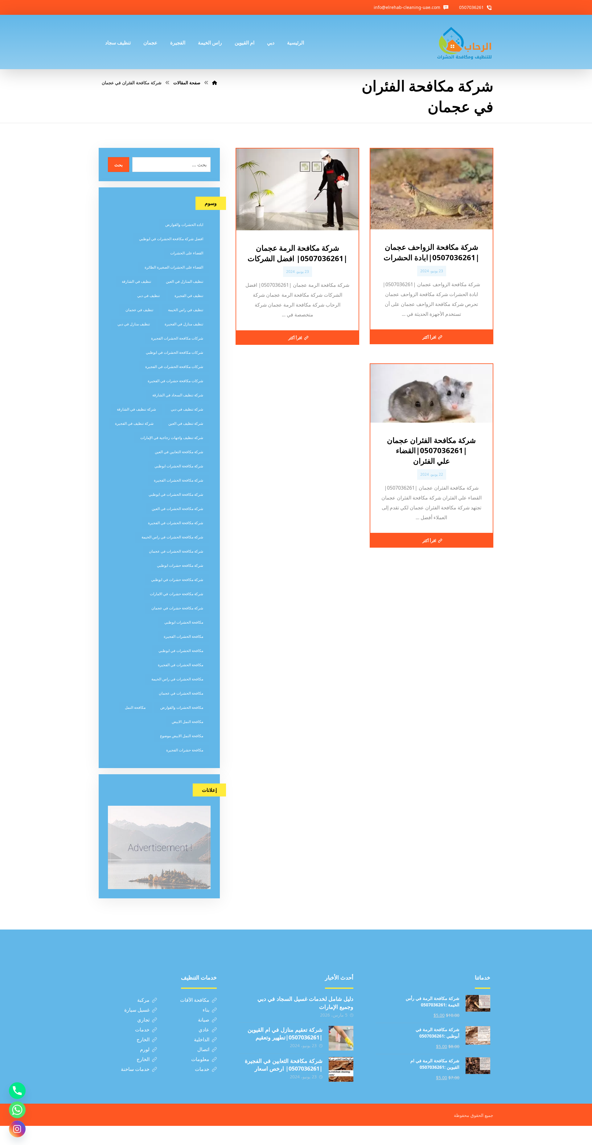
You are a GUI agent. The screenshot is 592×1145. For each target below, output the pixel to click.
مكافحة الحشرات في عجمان (181, 693)
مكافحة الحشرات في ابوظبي (180, 650)
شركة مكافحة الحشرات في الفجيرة (175, 522)
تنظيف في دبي (148, 295)
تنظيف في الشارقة (136, 281)
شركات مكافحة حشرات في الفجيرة (175, 380)
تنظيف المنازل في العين (184, 281)
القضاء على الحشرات (186, 253)
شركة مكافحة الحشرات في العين (177, 508)
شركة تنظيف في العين (185, 423)
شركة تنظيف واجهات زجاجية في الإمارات (171, 437)
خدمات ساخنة (135, 1069)
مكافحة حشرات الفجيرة (184, 750)
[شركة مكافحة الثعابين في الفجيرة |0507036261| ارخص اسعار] (341, 1069)
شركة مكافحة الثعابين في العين (179, 451)
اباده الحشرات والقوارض (184, 224)
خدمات (142, 1029)
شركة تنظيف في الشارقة (136, 409)
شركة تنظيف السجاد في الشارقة (177, 395)
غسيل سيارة (137, 1009)
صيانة (203, 1019)
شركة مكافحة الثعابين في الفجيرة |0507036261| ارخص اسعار (284, 1064)
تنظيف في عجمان (139, 309)
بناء (206, 1009)
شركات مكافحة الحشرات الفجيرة (177, 338)
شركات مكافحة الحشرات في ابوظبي (174, 352)
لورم (145, 1049)
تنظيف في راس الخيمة (185, 309)
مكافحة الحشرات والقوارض (181, 707)
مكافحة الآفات (194, 1000)
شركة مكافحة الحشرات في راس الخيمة (172, 537)
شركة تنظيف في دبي (187, 409)
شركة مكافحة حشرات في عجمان (177, 608)
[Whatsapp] (17, 1109)
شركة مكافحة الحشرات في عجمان (176, 551)
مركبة (143, 1000)
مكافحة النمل (135, 707)
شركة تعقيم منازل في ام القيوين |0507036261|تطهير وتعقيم (285, 1033)
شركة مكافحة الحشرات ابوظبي (178, 466)
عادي (204, 1029)
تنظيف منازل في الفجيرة (184, 324)
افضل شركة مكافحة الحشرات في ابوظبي (171, 238)
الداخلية (201, 1039)
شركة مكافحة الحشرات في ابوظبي (176, 494)
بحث (118, 165)
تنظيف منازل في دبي (133, 324)
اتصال (203, 1049)
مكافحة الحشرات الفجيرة (183, 636)
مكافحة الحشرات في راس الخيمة (177, 679)
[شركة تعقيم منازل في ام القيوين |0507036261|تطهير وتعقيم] (341, 1038)
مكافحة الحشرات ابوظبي (183, 622)
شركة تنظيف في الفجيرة (134, 423)
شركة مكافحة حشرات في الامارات (176, 593)
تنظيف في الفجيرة (189, 295)
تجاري (143, 1019)
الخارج (143, 1039)
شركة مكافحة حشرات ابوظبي (180, 565)
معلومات (200, 1059)
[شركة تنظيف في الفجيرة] (464, 42)
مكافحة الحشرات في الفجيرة (180, 664)
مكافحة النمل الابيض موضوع (181, 735)
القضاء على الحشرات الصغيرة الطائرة (174, 267)
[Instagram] (17, 1129)
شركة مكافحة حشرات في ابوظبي (177, 579)
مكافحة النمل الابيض (187, 721)
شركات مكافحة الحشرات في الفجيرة (174, 366)
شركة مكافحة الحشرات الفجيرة (178, 480)
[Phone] (17, 1090)
